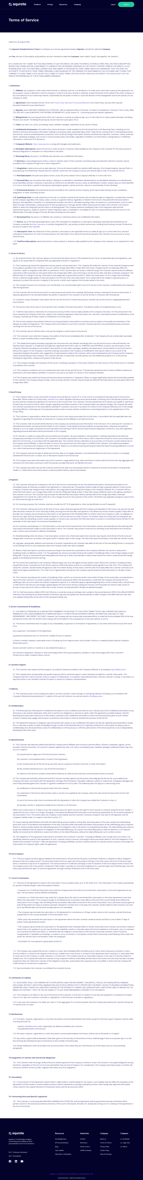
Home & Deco (85, 1146)
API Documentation (61, 1143)
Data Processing (105, 1154)
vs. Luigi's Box (125, 1143)
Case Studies (59, 1150)
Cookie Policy (104, 1150)
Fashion (82, 1139)
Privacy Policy (104, 1146)
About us (103, 1139)
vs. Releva (123, 1146)
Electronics (83, 1143)
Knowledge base (60, 1139)
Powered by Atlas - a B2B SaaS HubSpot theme (71, 1178)
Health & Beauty (85, 1150)
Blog (56, 1146)
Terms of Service (106, 1143)
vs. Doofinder (124, 1139)
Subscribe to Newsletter (63, 1154)
